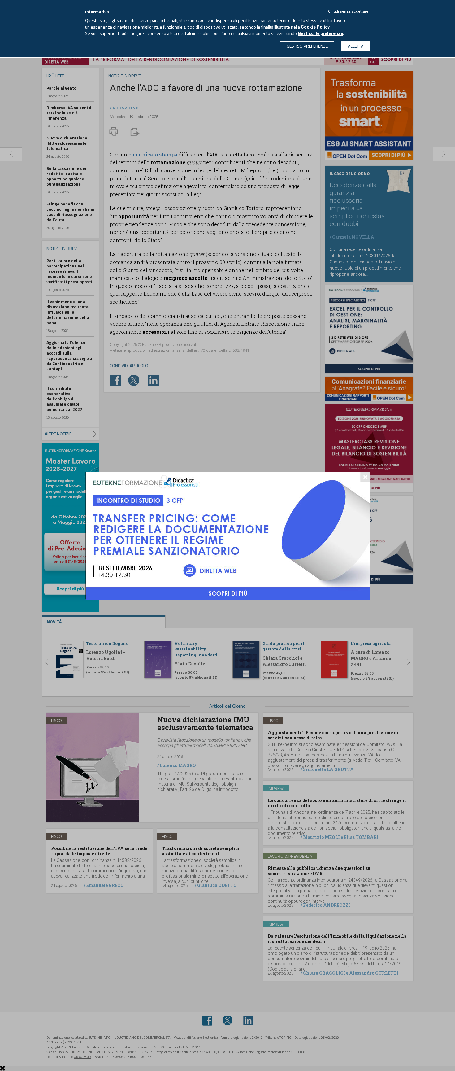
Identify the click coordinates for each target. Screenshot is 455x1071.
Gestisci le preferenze (320, 33)
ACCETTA (355, 46)
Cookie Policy (315, 26)
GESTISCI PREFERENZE (307, 46)
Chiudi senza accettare (348, 11)
